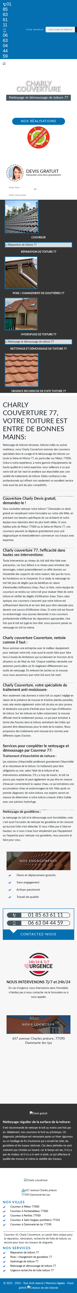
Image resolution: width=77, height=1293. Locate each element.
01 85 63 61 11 (7, 14)
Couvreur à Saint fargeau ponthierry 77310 (35, 1220)
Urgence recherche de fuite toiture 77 (32, 1270)
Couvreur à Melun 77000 (24, 1206)
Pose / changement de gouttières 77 (31, 1257)
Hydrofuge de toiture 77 (24, 1261)
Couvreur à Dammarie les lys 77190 (30, 1224)
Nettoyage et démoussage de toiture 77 (33, 1266)
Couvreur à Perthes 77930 (25, 1215)
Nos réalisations (38, 121)
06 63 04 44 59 (5, 46)
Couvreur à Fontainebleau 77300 (29, 1211)
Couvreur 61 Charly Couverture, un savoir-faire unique (35, 1235)
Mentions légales (55, 1283)
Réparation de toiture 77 (24, 1252)
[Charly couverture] (14, 64)
